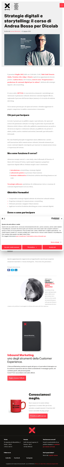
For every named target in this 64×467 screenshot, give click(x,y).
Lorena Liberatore (15, 31)
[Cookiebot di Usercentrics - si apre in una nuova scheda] (52, 219)
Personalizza (31, 247)
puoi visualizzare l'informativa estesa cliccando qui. (31, 236)
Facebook (17, 458)
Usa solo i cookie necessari (11, 247)
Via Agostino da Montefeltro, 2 (12, 442)
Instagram (29, 458)
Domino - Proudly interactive (11, 6)
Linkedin (8, 458)
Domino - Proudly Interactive (32, 430)
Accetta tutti (52, 247)
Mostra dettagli (55, 242)
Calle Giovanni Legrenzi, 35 (30, 442)
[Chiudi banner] (61, 218)
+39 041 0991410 (27, 446)
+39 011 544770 (8, 446)
